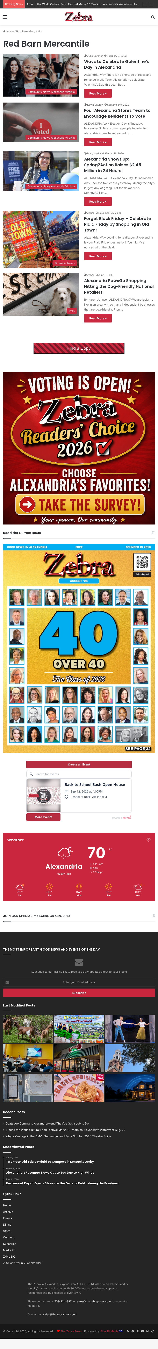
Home (10, 31)
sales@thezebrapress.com (94, 1301)
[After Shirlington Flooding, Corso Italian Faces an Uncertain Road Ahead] (79, 1058)
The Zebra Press (71, 1331)
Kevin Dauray (95, 104)
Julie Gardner (95, 55)
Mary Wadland (95, 153)
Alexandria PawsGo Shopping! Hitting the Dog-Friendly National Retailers (119, 286)
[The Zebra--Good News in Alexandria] (79, 16)
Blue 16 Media (109, 1331)
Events (7, 1218)
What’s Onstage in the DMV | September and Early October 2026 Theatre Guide (78, 4)
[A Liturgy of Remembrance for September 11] (130, 1058)
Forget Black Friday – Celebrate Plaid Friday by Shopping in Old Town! (117, 224)
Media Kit (9, 1250)
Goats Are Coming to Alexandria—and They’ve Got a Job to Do (47, 1123)
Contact (8, 1237)
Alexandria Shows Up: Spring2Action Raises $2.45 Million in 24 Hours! (112, 165)
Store (6, 1231)
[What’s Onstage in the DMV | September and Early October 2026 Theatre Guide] (130, 1029)
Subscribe (9, 1243)
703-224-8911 (63, 1301)
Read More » (98, 93)
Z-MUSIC (9, 1256)
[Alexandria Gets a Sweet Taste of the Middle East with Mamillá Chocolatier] (28, 1088)
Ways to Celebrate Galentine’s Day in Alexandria (116, 64)
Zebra (90, 212)
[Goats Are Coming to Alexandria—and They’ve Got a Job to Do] (28, 1029)
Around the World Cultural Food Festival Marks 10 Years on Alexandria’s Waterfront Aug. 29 (65, 1130)
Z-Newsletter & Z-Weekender (22, 1263)
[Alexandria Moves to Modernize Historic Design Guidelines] (28, 1058)
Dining (7, 1224)
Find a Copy (79, 348)
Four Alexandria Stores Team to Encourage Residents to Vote (117, 113)
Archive (8, 1211)
